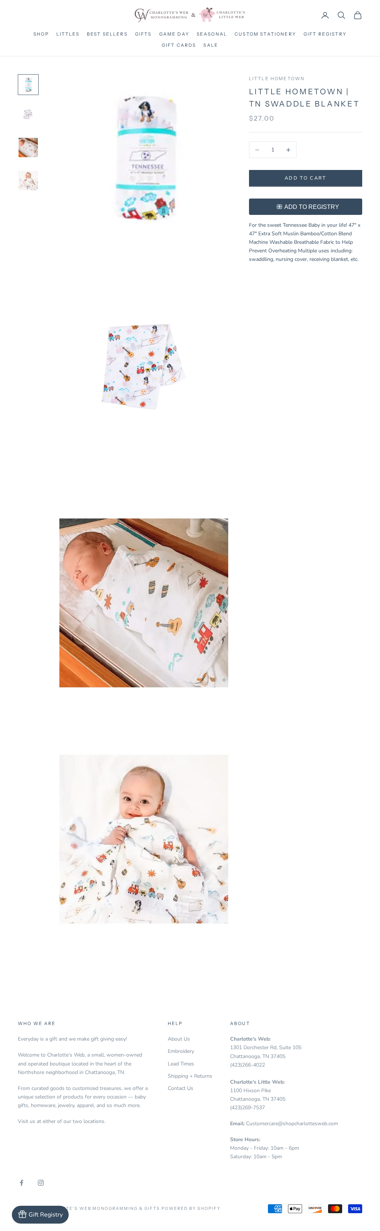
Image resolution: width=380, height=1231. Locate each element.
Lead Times (181, 1063)
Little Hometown (277, 78)
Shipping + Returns (190, 1076)
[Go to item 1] (28, 84)
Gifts (143, 34)
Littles (67, 34)
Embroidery (181, 1051)
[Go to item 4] (28, 180)
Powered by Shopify (190, 1208)
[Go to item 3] (28, 147)
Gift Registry (325, 34)
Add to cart (306, 178)
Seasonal (212, 34)
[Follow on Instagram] (41, 1182)
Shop (41, 34)
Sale (210, 45)
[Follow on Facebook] (21, 1182)
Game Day (174, 34)
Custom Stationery (265, 34)
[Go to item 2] (28, 114)
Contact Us (180, 1088)
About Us (179, 1038)
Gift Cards (179, 45)
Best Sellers (107, 34)
